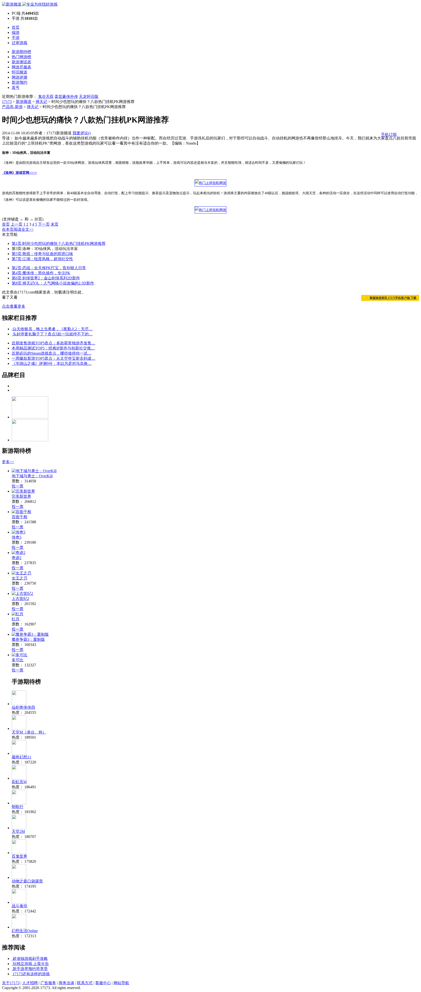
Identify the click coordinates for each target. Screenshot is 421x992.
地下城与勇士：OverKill (32, 476)
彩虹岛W (19, 782)
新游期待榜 (21, 52)
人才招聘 (30, 983)
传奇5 (16, 537)
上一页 (16, 224)
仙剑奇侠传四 (23, 707)
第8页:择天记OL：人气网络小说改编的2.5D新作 (53, 283)
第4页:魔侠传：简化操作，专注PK (41, 273)
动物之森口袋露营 (27, 881)
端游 (15, 32)
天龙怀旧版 (88, 96)
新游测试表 (21, 62)
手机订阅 (389, 134)
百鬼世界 (19, 856)
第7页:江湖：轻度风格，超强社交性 (42, 259)
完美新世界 (21, 496)
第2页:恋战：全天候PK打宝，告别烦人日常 (49, 268)
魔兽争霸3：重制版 (28, 639)
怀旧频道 (19, 72)
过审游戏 (19, 43)
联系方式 (85, 983)
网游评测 (19, 77)
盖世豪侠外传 (66, 96)
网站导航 (121, 983)
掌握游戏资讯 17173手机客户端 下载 (393, 298)
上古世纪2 (20, 599)
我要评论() (82, 133)
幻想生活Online (25, 931)
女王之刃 (19, 578)
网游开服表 (21, 67)
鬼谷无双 (46, 96)
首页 (15, 27)
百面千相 (19, 517)
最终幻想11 (21, 757)
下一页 (44, 224)
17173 (7, 102)
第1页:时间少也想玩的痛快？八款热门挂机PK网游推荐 (58, 243)
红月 (15, 619)
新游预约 (19, 82)
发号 (15, 87)
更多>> (8, 462)
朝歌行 (17, 807)
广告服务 (48, 983)
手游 (15, 38)
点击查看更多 (13, 306)
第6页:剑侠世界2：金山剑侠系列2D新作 (46, 278)
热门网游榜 (21, 57)
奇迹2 (16, 558)
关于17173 (10, 983)
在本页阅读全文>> (18, 229)
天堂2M (18, 831)
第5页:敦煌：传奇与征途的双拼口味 (42, 254)
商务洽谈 (66, 983)
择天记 (41, 102)
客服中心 (103, 983)
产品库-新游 (12, 107)
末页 (54, 224)
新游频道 (23, 102)
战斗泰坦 (19, 906)
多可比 (17, 660)
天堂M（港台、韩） (29, 732)
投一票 (17, 486)
